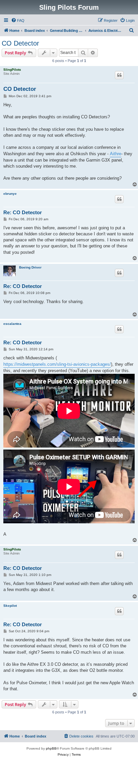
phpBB (51, 748)
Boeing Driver (30, 267)
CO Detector (20, 43)
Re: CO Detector (22, 212)
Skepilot (10, 605)
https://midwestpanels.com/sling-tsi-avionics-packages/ (57, 364)
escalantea (12, 324)
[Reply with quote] (119, 75)
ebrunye (10, 193)
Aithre (115, 153)
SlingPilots (12, 69)
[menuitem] (17, 20)
